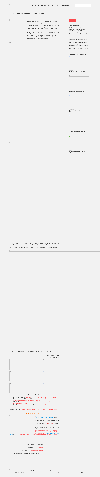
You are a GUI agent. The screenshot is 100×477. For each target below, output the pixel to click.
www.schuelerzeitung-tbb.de (37, 449)
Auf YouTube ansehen (38, 452)
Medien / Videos (64, 5)
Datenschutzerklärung (79, 472)
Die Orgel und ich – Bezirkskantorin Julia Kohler (78, 111)
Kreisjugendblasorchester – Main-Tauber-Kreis (78, 152)
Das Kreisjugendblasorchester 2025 (77, 71)
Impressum (72, 472)
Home (32, 5)
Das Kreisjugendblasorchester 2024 (77, 91)
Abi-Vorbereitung (53, 5)
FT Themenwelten (40, 5)
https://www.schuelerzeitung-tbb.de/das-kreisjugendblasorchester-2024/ (41, 397)
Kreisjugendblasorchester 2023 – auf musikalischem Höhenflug (77, 132)
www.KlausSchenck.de (38, 447)
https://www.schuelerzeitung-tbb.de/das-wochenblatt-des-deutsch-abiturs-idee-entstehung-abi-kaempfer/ (35, 434)
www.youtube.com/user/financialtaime (35, 450)
